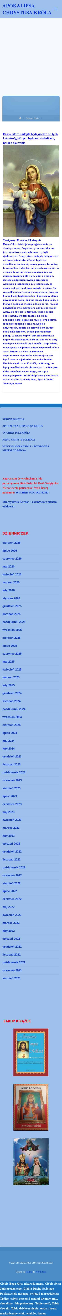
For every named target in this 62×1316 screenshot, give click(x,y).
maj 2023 (8, 812)
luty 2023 (8, 835)
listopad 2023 (11, 764)
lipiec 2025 (9, 645)
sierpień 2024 (11, 725)
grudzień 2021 (12, 946)
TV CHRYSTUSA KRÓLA (16, 432)
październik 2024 (13, 709)
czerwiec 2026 (12, 558)
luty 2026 (8, 590)
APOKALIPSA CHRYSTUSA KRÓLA (27, 9)
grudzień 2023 (12, 756)
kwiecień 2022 (11, 915)
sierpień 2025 (11, 637)
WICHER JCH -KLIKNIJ (32, 492)
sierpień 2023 (11, 788)
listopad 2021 (11, 954)
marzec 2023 (10, 827)
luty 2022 (8, 930)
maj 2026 (8, 566)
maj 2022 (8, 907)
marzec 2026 (10, 582)
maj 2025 (8, 661)
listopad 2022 (11, 859)
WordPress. (40, 1271)
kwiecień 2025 (11, 669)
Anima (28, 1271)
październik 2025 (13, 622)
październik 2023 (13, 772)
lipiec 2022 (9, 891)
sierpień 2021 (11, 978)
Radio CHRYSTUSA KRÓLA (18, 439)
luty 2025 (8, 685)
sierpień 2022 (11, 883)
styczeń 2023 (11, 843)
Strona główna (13, 419)
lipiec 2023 (9, 796)
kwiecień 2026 (11, 574)
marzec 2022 (10, 922)
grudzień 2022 (12, 851)
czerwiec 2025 (12, 653)
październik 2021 (13, 962)
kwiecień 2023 (11, 819)
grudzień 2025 (12, 606)
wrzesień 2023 (12, 780)
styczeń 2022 (11, 938)
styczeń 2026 (11, 598)
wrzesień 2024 (12, 717)
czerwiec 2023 (12, 804)
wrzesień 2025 (12, 630)
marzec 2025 (10, 677)
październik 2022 (13, 867)
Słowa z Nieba (32, 118)
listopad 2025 (11, 614)
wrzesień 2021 (12, 970)
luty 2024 (8, 748)
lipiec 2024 (9, 733)
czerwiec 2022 (12, 899)
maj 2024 (8, 740)
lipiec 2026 (9, 550)
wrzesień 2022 (12, 875)
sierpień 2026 (11, 542)
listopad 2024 (11, 701)
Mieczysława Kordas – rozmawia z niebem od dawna (25, 448)
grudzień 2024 (12, 693)
